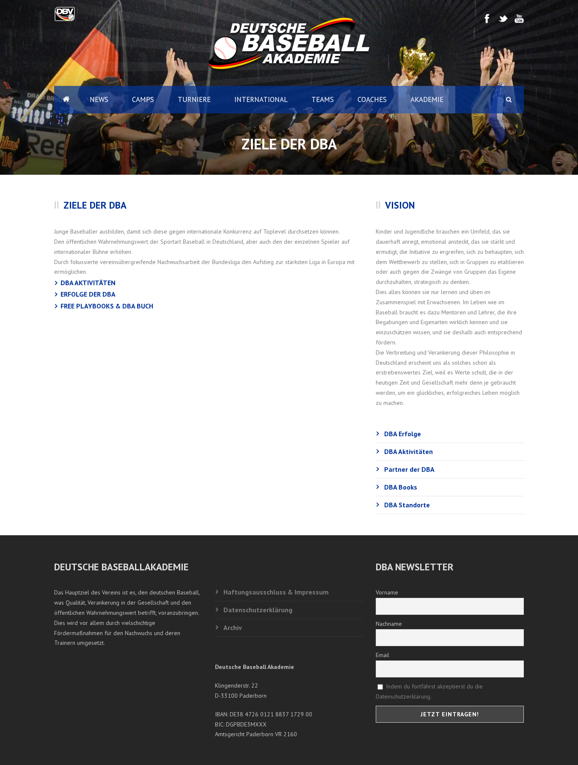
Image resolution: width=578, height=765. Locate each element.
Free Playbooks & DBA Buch (107, 306)
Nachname (389, 623)
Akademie (426, 99)
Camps (143, 99)
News (99, 99)
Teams (322, 99)
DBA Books (400, 487)
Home (66, 99)
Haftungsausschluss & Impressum (276, 592)
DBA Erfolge (402, 433)
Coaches (372, 99)
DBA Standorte (407, 505)
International (261, 99)
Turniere (194, 99)
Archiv (232, 627)
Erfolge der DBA (88, 294)
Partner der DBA (409, 469)
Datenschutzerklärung (257, 609)
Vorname (387, 592)
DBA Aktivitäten (88, 282)
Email (382, 655)
